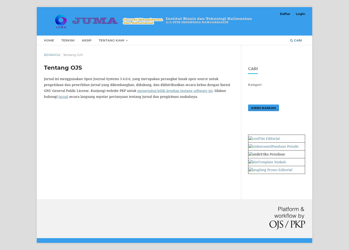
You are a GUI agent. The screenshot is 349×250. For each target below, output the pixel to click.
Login (300, 14)
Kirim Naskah (263, 108)
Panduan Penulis (285, 146)
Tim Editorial (269, 138)
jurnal (63, 96)
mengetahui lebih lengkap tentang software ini (174, 90)
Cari (297, 40)
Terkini (68, 40)
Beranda (52, 55)
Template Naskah (272, 162)
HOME (49, 40)
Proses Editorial (279, 170)
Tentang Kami (112, 40)
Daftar (285, 14)
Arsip (87, 40)
